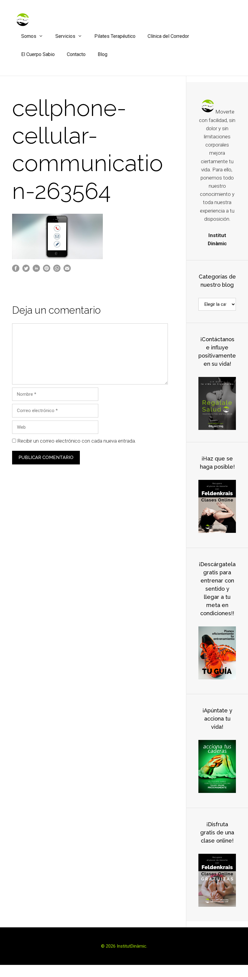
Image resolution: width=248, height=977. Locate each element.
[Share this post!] (15, 270)
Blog (102, 54)
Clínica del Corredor (168, 36)
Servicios (65, 36)
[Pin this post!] (46, 270)
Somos (28, 36)
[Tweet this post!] (26, 270)
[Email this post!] (67, 270)
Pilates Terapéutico (114, 36)
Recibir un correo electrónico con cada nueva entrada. (76, 441)
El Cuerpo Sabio (38, 54)
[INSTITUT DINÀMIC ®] (22, 19)
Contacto (76, 54)
